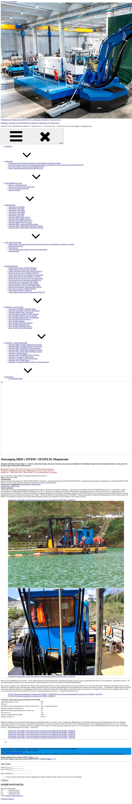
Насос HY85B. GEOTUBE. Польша (20, 328)
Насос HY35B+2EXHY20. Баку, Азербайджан (24, 317)
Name (3, 767)
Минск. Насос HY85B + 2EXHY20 (20, 290)
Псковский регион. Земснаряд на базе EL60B (23, 283)
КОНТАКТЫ (9, 377)
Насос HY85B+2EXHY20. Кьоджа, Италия (23, 316)
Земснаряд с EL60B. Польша (18, 353)
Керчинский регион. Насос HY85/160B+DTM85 (24, 285)
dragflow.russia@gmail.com (14, 752)
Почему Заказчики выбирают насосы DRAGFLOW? (26, 168)
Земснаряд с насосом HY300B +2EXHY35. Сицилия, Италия (29, 362)
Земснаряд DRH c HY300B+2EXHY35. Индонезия (25, 346)
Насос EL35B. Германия (16, 321)
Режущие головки (14, 190)
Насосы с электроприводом (18, 185)
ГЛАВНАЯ (8, 146)
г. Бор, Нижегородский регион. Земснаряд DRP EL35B (27, 292)
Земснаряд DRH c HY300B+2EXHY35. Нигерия (24, 348)
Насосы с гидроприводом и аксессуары (21, 187)
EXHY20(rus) (15, 486)
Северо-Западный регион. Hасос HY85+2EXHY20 (25, 271)
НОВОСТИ (8, 161)
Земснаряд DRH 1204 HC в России (20, 222)
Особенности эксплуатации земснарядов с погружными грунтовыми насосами (35, 163)
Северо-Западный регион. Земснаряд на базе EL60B (26, 275)
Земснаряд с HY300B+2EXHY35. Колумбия (23, 358)
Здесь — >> (33, 757)
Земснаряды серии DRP (16, 208)
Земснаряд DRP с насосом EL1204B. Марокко (24, 314)
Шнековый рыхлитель (16, 246)
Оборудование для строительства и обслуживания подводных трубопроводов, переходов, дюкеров (41, 244)
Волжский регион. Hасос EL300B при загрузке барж (26, 278)
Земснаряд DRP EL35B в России (19, 217)
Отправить (5, 780)
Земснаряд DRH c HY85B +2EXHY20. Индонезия (25, 344)
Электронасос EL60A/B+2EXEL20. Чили (22, 309)
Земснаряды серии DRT (16, 215)
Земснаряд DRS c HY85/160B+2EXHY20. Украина (25, 351)
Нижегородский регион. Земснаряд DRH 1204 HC (25, 287)
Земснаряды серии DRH (16, 207)
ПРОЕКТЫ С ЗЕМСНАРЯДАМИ (16, 343)
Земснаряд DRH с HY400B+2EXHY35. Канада (24, 355)
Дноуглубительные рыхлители (19, 188)
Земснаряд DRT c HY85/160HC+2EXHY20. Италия (25, 350)
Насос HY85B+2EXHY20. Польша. (20, 326)
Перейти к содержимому (9, 1)
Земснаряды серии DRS (16, 214)
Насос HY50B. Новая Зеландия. (19, 324)
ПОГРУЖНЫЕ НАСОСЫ (13, 183)
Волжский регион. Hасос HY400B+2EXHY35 (24, 273)
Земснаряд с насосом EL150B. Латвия (21, 357)
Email (3, 769)
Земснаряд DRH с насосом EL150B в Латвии (23, 224)
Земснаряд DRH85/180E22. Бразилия (21, 312)
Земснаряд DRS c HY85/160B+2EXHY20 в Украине (26, 226)
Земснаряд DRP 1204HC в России (20, 219)
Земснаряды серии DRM (17, 210)
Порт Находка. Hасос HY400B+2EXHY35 (22, 289)
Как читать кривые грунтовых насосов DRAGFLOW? (26, 166)
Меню (61, 143)
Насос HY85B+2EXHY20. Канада (20, 319)
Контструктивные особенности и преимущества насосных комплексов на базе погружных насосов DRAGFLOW (46, 165)
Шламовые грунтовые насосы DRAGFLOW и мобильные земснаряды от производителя (30, 123)
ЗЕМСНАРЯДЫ (10, 205)
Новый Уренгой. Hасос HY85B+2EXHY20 (23, 268)
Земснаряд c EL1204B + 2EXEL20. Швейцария (24, 310)
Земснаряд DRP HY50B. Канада (19, 360)
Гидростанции (13, 248)
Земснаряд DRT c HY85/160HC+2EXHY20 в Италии (26, 228)
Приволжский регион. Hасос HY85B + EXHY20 (25, 276)
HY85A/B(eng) (26, 484)
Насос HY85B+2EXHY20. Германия (20, 323)
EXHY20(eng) (5, 486)
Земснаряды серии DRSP (17, 212)
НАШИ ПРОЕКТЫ (11, 266)
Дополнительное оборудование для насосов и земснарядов (28, 249)
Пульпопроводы (14, 251)
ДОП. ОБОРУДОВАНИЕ (13, 242)
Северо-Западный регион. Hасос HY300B (22, 269)
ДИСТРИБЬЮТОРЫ (15, 379)
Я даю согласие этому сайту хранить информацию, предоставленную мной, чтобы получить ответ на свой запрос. (44, 777)
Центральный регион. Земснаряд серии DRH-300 (25, 280)
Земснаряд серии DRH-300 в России (20, 221)
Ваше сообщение (7, 773)
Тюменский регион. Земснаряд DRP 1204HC (23, 282)
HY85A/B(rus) (36, 484)
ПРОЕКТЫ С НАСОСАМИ (14, 307)
